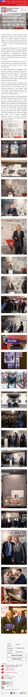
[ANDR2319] (14, 488)
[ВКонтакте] (2, 1)
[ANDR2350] (14, 547)
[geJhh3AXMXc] (14, 595)
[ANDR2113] (14, 380)
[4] (14, 207)
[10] (14, 324)
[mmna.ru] (9, 10)
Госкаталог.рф (19, 652)
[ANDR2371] (14, 575)
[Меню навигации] (22, 10)
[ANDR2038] (14, 360)
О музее (9, 644)
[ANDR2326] (14, 519)
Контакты (9, 652)
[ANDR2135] (14, 419)
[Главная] (14, 129)
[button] (25, 9)
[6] (14, 265)
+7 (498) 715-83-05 (9, 668)
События (9, 646)
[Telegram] (4, 1)
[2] (14, 168)
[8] (14, 285)
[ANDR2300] (14, 439)
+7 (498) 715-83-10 (9, 670)
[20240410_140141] (14, 342)
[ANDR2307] (14, 458)
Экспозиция (10, 650)
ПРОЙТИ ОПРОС (17, 659)
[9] (14, 304)
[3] (14, 188)
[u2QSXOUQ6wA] (14, 620)
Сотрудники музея (20, 648)
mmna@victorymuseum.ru (22, 4)
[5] (14, 236)
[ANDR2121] (14, 399)
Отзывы (17, 644)
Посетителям (10, 648)
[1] (14, 149)
